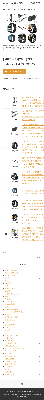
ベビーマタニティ (10, 320)
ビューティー (9, 322)
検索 (4, 252)
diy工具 (7, 330)
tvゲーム (8, 281)
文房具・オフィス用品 (12, 361)
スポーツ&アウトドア (11, 273)
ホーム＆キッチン (10, 343)
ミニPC (7, 291)
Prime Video (9, 359)
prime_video (9, 301)
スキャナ (8, 369)
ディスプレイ (9, 372)
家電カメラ (8, 338)
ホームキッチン (10, 288)
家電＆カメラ (9, 374)
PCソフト (8, 353)
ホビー (7, 307)
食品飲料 (8, 314)
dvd (6, 286)
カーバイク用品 (10, 327)
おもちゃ (8, 278)
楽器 (6, 296)
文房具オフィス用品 (11, 317)
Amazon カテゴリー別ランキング (21, 3)
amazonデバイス (10, 304)
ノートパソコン (10, 366)
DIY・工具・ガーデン (11, 346)
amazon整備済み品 (11, 309)
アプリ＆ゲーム (10, 356)
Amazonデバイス (11, 351)
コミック (7, 299)
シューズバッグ (10, 275)
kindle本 (8, 283)
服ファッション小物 (11, 335)
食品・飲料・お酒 (10, 364)
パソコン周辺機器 (11, 270)
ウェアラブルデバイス (15, 71)
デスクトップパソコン (12, 294)
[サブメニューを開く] (39, 273)
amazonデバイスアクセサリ (14, 312)
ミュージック (9, 340)
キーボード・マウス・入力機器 (14, 348)
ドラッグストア (10, 325)
